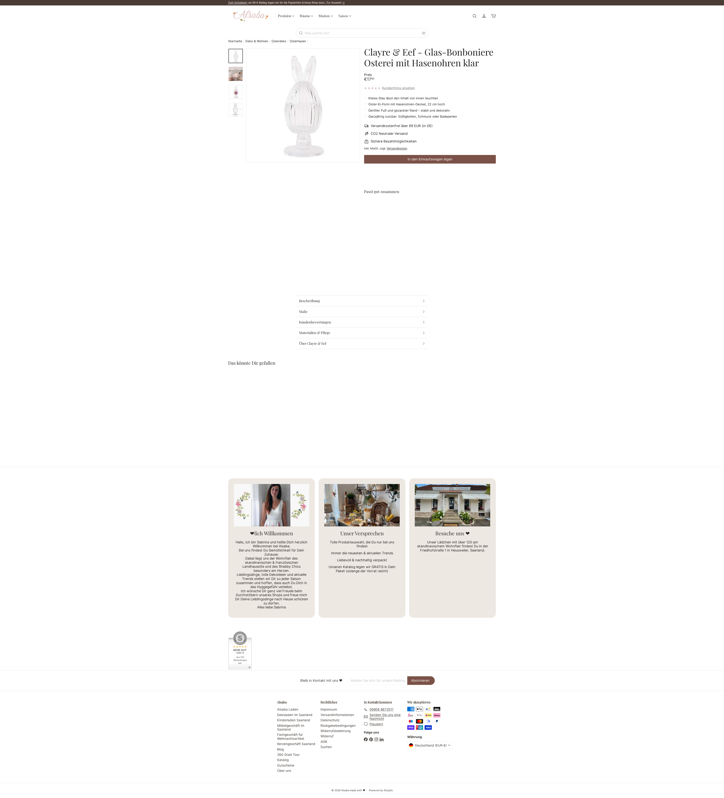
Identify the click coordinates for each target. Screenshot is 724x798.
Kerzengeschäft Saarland (296, 744)
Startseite (235, 41)
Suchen (326, 747)
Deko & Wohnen (256, 41)
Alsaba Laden (287, 709)
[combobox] (362, 33)
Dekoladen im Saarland (294, 715)
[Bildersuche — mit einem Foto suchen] (423, 33)
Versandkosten (397, 148)
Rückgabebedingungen (338, 726)
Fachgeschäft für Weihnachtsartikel (290, 736)
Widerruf (327, 736)
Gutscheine (285, 765)
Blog (280, 749)
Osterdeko (279, 41)
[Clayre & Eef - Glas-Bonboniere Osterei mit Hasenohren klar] (430, 211)
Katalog (283, 760)
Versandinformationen (337, 715)
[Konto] (484, 16)
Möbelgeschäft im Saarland (290, 727)
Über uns (284, 771)
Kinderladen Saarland (293, 720)
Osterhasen (298, 41)
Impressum (329, 709)
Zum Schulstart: (238, 2)
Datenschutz (330, 720)
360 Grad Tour (288, 755)
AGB (324, 742)
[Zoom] (303, 105)
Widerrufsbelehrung (335, 731)
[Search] (300, 33)
